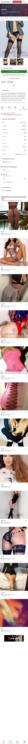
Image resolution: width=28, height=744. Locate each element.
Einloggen (24, 1)
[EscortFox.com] (5, 2)
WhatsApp (10, 82)
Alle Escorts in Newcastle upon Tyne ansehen (11, 200)
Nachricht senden (14, 78)
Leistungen (17, 18)
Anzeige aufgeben (17, 1)
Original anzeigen (22, 102)
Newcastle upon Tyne (6, 6)
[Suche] (11, 2)
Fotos (2, 18)
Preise (22, 18)
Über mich (11, 18)
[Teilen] (25, 13)
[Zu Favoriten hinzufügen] (25, 10)
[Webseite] (14, 85)
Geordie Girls (7, 113)
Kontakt (6, 18)
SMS (4, 82)
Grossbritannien (18, 114)
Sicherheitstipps (24, 68)
